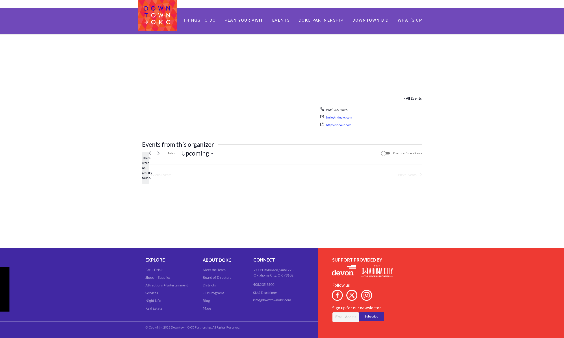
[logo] (157, 15)
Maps (207, 308)
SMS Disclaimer (265, 292)
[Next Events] (158, 153)
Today (171, 153)
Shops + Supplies (158, 277)
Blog (206, 300)
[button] (302, 20)
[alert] (145, 168)
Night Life (153, 300)
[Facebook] (406, 3)
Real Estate (153, 308)
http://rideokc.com (338, 125)
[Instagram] (420, 3)
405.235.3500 (263, 284)
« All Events (412, 98)
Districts (209, 285)
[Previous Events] (149, 153)
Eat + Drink (154, 269)
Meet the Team (214, 269)
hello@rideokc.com (339, 117)
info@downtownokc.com (272, 300)
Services (151, 293)
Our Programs (213, 293)
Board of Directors (217, 277)
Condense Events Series (407, 153)
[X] (413, 3)
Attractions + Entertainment (166, 285)
